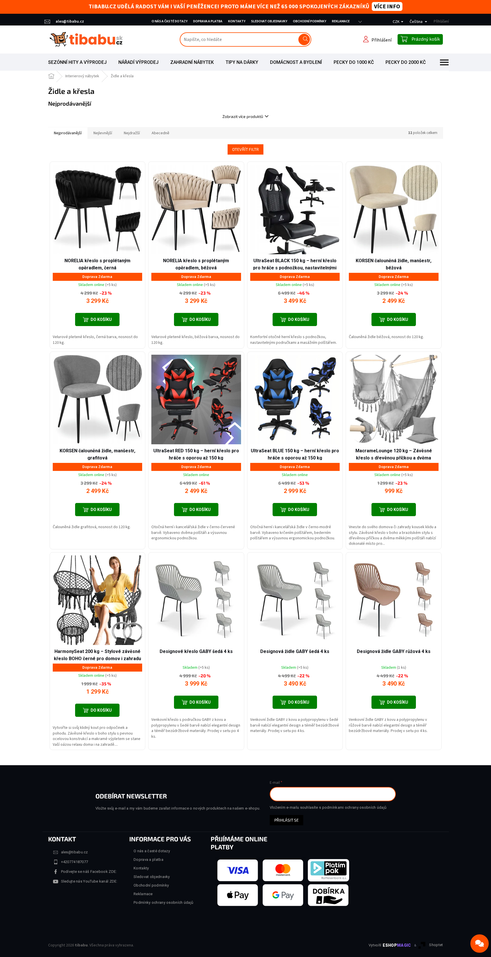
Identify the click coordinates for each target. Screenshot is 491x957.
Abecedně (160, 133)
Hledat (304, 39)
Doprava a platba (207, 21)
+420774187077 (74, 862)
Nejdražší (132, 133)
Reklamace (341, 21)
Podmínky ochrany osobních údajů (163, 902)
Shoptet (436, 945)
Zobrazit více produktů (242, 116)
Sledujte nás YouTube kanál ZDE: (89, 881)
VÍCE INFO (387, 7)
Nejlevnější (102, 133)
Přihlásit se (286, 820)
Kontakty (236, 21)
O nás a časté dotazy (169, 21)
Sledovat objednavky (269, 21)
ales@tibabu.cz (74, 852)
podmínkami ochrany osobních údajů (354, 807)
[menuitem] (77, 62)
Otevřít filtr (245, 149)
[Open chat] (479, 943)
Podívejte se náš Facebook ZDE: (89, 871)
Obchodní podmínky (309, 21)
